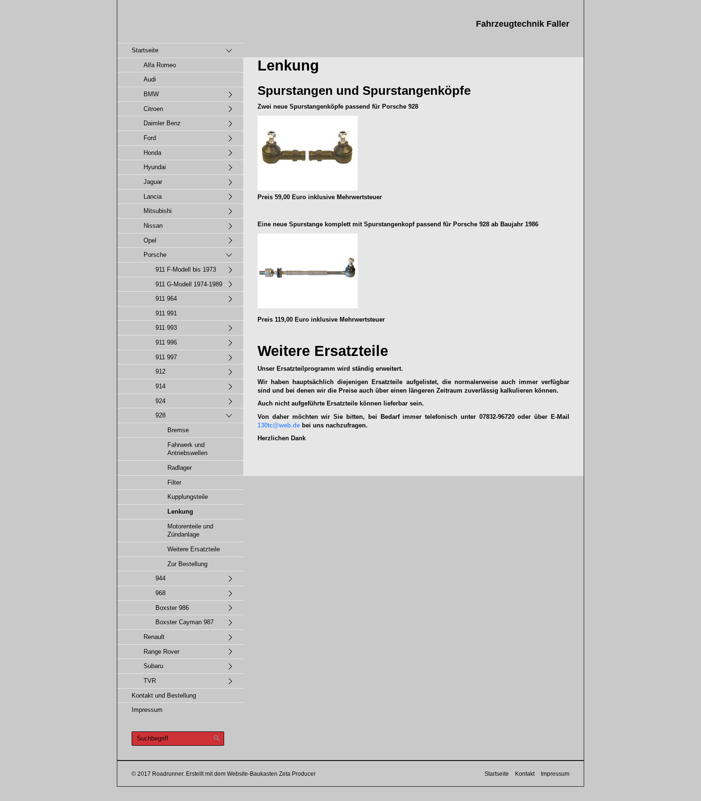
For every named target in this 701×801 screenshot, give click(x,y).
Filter (174, 482)
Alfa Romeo (160, 65)
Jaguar (153, 181)
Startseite (145, 50)
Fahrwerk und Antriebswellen (187, 449)
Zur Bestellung (187, 564)
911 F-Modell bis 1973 (185, 269)
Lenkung (180, 511)
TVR (150, 680)
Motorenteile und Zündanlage (190, 530)
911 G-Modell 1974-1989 (188, 284)
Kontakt (525, 774)
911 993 (166, 327)
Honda (152, 152)
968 (160, 593)
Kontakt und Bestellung (164, 695)
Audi (150, 79)
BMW (151, 94)
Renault (154, 636)
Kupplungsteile (187, 496)
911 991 (166, 313)
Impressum (147, 709)
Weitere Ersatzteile (193, 549)
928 (160, 415)
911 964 (166, 298)
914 (160, 386)
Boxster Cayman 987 (184, 622)
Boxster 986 (172, 607)
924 (160, 401)
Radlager (179, 467)
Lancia (153, 196)
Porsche (155, 254)
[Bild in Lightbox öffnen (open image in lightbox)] (308, 153)
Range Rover (161, 651)
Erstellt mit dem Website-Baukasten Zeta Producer (251, 774)
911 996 (166, 342)
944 (160, 578)
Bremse (178, 430)
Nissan (153, 225)
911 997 (166, 357)
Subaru (153, 665)
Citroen (153, 108)
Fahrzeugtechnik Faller (522, 24)
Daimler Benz (162, 123)
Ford (150, 138)
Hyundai (155, 167)
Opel (150, 240)
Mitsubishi (158, 210)
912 (160, 371)
